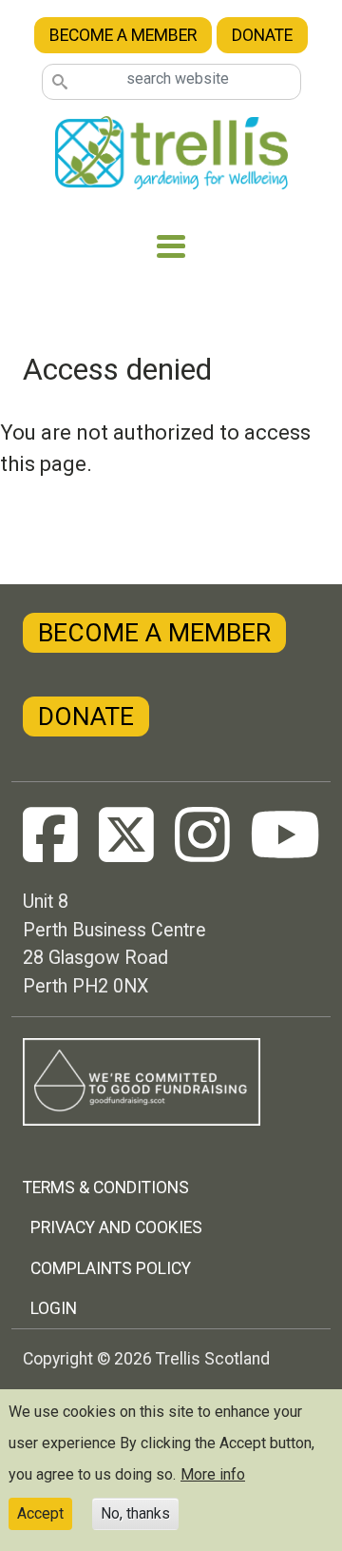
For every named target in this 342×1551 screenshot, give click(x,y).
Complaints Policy (110, 1268)
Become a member (123, 35)
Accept (40, 1513)
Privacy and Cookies (116, 1227)
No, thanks (135, 1513)
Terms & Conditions (106, 1187)
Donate (262, 35)
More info (212, 1474)
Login (53, 1308)
